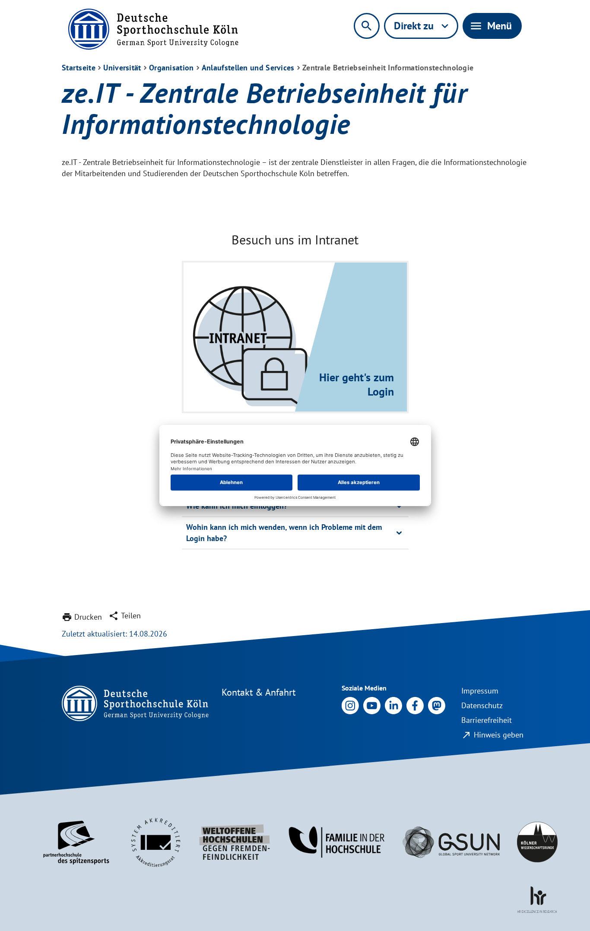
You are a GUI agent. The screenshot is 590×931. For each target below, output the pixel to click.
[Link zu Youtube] (372, 704)
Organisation (171, 68)
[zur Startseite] (153, 29)
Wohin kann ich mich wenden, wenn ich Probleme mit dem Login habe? (284, 532)
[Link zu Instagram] (350, 704)
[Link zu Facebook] (415, 704)
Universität (122, 68)
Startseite (78, 68)
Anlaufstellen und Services (248, 68)
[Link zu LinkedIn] (393, 704)
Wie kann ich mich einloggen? (236, 506)
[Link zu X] (436, 704)
